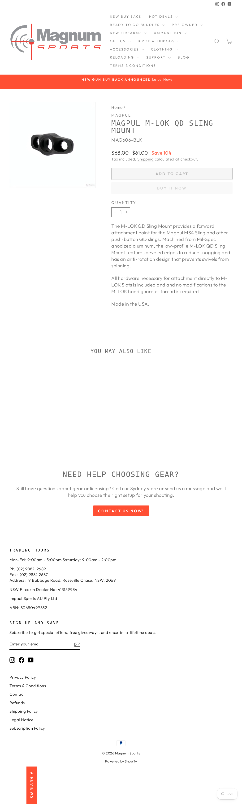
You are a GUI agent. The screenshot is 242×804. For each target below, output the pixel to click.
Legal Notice (21, 719)
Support (156, 57)
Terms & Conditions (133, 65)
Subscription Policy (27, 728)
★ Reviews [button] (32, 785)
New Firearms (126, 33)
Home (116, 107)
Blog (183, 57)
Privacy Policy (22, 677)
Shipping (145, 158)
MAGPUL (121, 115)
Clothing (162, 49)
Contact (17, 694)
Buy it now (172, 188)
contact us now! (121, 511)
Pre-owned (185, 25)
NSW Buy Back (126, 16)
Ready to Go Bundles (135, 25)
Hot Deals (161, 16)
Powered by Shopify (121, 761)
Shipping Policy (23, 711)
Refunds (17, 702)
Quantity (123, 202)
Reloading (123, 57)
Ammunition (168, 33)
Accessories (125, 49)
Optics (118, 41)
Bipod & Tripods (157, 41)
